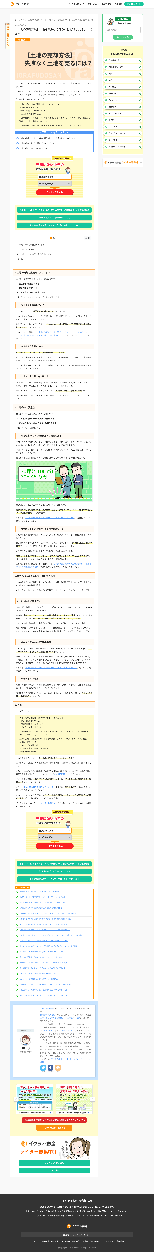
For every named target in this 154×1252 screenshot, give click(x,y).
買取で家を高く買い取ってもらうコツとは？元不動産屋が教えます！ (44, 968)
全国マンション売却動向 (114, 1241)
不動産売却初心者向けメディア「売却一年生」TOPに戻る (54, 225)
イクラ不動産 (59, 774)
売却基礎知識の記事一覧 (33, 20)
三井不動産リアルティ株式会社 (53, 1018)
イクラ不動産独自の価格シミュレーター (39, 787)
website (58, 1071)
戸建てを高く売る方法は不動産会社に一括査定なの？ (38, 973)
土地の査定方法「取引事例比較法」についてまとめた (61, 332)
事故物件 (112, 106)
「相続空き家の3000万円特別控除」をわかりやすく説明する (51, 668)
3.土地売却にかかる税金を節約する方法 (34, 254)
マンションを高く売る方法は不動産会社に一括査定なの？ (40, 979)
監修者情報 (106, 4)
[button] (16, 1099)
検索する (125, 37)
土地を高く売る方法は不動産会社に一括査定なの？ (39, 335)
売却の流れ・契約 (116, 67)
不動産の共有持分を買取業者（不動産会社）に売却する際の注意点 (43, 963)
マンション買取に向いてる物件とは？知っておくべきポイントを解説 (44, 941)
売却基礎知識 (114, 60)
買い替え (112, 86)
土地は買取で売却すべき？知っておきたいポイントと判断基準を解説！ (45, 930)
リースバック (114, 126)
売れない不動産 (115, 113)
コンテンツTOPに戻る (54, 1163)
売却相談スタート (134, 4)
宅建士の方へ (93, 4)
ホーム (34, 1241)
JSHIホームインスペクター (77, 1059)
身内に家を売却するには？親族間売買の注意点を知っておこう (42, 908)
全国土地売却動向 (92, 1241)
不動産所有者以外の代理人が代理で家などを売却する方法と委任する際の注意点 (48, 913)
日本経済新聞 (67, 1031)
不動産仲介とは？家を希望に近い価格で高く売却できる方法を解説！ (44, 990)
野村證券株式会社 (47, 1015)
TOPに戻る (54, 1170)
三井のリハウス (73, 1018)
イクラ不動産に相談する (54, 1128)
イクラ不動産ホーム (76, 4)
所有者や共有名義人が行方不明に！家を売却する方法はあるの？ (42, 902)
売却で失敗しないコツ (118, 133)
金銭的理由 (113, 93)
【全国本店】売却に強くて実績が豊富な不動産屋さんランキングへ (54, 1120)
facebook (51, 1071)
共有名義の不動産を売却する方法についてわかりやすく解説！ (42, 957)
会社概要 (118, 4)
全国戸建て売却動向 (71, 1241)
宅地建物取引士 (57, 1059)
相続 (110, 80)
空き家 (111, 120)
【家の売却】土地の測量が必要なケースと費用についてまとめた (42, 952)
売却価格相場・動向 (117, 146)
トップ (19, 20)
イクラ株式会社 (46, 1008)
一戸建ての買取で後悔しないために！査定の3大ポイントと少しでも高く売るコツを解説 (51, 935)
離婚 (110, 73)
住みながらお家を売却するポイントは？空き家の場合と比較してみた (44, 995)
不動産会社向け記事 (50, 1241)
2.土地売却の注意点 (25, 249)
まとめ (20, 259)
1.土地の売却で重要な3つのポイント (32, 245)
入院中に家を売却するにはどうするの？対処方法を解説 (39, 891)
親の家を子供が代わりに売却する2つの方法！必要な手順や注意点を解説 (45, 919)
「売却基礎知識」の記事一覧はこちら (54, 218)
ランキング (113, 140)
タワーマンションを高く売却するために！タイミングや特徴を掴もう (44, 924)
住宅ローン (113, 100)
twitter (43, 1071)
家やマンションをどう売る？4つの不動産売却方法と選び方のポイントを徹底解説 (74, 20)
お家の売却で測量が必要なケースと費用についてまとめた (49, 518)
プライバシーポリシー (82, 1234)
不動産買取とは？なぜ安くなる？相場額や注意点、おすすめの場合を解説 (46, 984)
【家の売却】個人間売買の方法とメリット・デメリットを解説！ (42, 897)
